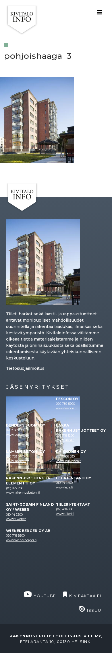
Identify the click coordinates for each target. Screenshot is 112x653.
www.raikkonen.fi (68, 461)
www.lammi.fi (16, 461)
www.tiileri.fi (65, 514)
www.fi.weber (16, 519)
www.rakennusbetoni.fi (23, 492)
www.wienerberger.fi (21, 540)
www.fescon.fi (66, 408)
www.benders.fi (17, 435)
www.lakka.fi (65, 440)
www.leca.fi (64, 487)
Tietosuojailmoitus (25, 368)
